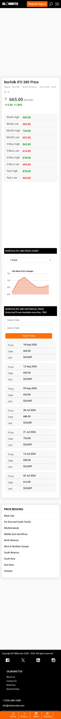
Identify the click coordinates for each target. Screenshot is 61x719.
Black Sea (9, 515)
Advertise (11, 685)
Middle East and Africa (15, 534)
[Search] (51, 3)
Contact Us (12, 681)
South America (11, 552)
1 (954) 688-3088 (12, 700)
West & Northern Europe (16, 546)
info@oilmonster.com (13, 705)
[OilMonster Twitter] (22, 660)
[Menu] (57, 3)
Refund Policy (13, 689)
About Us (11, 677)
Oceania (8, 571)
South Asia (9, 558)
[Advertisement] (30, 41)
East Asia (9, 564)
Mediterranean (11, 528)
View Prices (29, 335)
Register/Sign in (37, 4)
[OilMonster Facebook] (7, 660)
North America (11, 540)
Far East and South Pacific (17, 521)
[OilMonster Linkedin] (38, 660)
